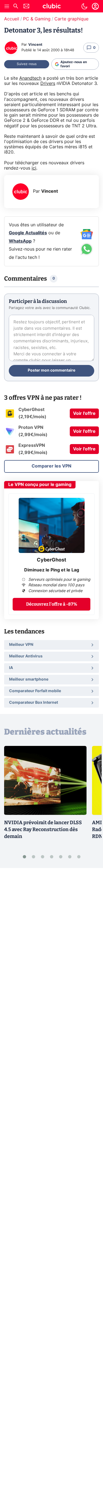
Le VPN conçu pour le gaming (39, 484)
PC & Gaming (37, 19)
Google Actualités (28, 233)
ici (34, 168)
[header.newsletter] (26, 7)
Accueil (11, 19)
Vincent (35, 45)
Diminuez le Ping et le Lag (51, 570)
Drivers (47, 83)
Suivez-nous (27, 64)
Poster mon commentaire (51, 370)
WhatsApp (20, 241)
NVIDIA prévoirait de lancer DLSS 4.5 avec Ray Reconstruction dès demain (43, 829)
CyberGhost (51, 560)
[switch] (84, 6)
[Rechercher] (15, 7)
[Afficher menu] (7, 6)
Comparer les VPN (51, 466)
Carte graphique (71, 19)
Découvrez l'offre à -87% (51, 604)
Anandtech (30, 78)
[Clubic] (52, 7)
